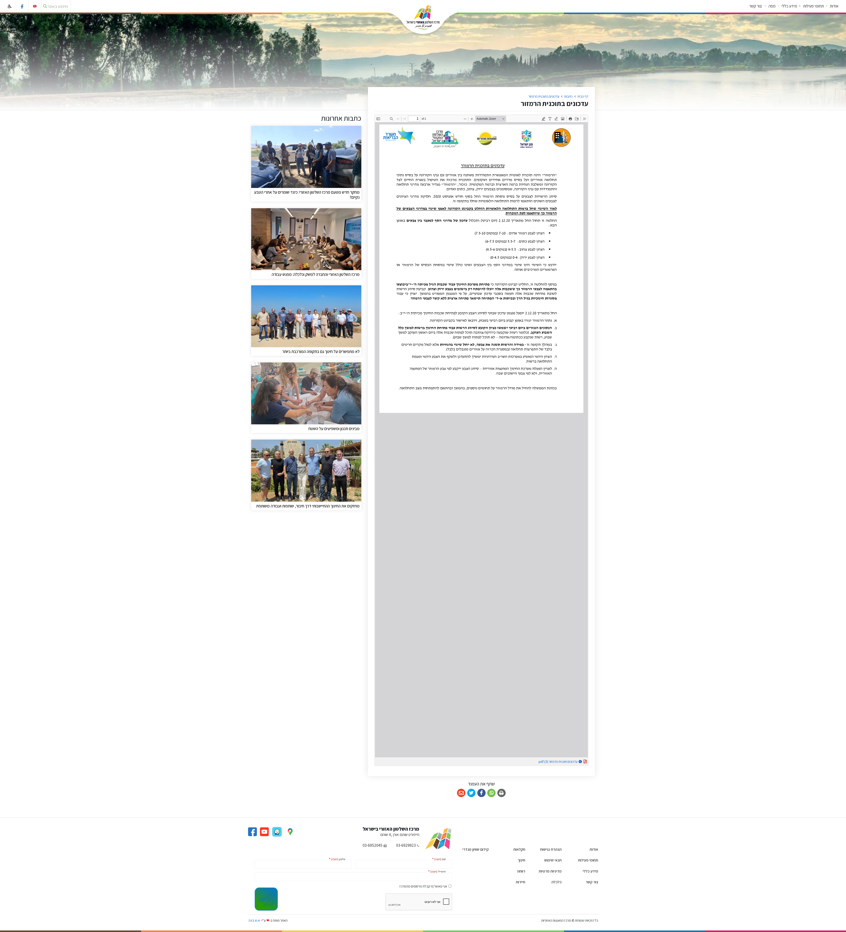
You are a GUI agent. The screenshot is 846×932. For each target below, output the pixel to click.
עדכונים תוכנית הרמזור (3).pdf (547, 761)
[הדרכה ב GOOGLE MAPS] (289, 831)
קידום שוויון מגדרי (475, 849)
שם (438, 859)
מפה (772, 6)
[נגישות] (10, 6)
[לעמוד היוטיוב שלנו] (35, 6)
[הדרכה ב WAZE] (276, 831)
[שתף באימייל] (461, 793)
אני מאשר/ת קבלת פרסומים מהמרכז (423, 886)
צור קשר (755, 6)
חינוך (521, 860)
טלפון (336, 859)
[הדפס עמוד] (501, 793)
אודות (834, 6)
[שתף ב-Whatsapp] (491, 793)
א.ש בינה (254, 920)
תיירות (520, 881)
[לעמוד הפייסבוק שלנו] (22, 6)
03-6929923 (406, 845)
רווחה (521, 871)
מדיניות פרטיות (550, 871)
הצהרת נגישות (551, 849)
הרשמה (266, 899)
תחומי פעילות (813, 6)
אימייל (436, 871)
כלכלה (556, 881)
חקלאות (519, 849)
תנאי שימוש (553, 860)
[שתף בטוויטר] (471, 793)
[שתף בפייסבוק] (481, 793)
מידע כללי (789, 6)
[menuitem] (834, 6)
